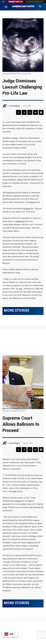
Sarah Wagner (14, 106)
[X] (24, 112)
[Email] (29, 112)
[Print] (35, 112)
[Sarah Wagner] (4, 106)
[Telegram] (41, 112)
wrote (15, 138)
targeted (26, 208)
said (20, 288)
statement (19, 221)
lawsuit (32, 202)
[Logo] (23, 7)
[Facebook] (18, 112)
